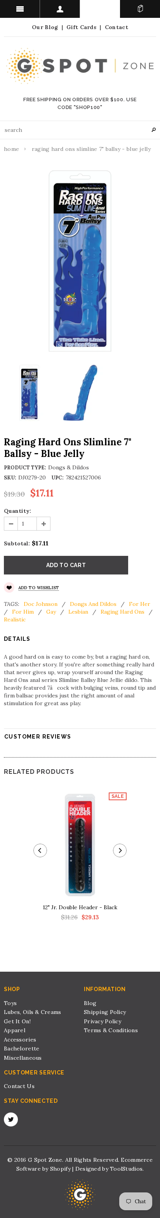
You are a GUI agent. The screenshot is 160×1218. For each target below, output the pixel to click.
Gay (51, 611)
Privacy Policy (102, 1021)
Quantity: (17, 510)
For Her (139, 603)
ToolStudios (126, 1168)
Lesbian (78, 611)
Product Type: (25, 467)
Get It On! (17, 1021)
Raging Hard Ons (122, 611)
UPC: (57, 477)
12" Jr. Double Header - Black (80, 907)
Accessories (20, 1039)
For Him (23, 611)
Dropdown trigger (60, 9)
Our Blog (45, 27)
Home (11, 148)
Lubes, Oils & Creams (32, 1012)
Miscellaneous (23, 1057)
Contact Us (19, 1086)
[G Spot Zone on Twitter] (11, 1119)
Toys (10, 1003)
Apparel (14, 1030)
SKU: (10, 477)
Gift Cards (81, 27)
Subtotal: (17, 543)
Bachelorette (21, 1048)
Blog (90, 1003)
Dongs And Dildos (93, 603)
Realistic (15, 619)
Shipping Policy (105, 1012)
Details (17, 639)
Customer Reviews (37, 737)
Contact (116, 27)
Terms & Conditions (111, 1030)
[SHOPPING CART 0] (140, 9)
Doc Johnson (40, 603)
